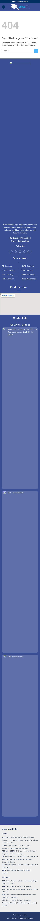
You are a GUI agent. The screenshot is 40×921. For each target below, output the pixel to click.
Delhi (12, 837)
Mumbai (18, 837)
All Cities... (12, 843)
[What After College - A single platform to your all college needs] (20, 7)
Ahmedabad (34, 840)
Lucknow (29, 889)
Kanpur (4, 843)
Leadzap (24, 915)
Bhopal (21, 840)
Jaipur (27, 840)
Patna (36, 889)
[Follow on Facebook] (10, 251)
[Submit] (36, 51)
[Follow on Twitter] (18, 251)
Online (7, 837)
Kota (9, 845)
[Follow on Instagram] (14, 251)
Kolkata (31, 837)
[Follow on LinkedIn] (26, 251)
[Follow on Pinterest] (22, 251)
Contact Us (14, 238)
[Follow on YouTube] (29, 251)
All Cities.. (11, 862)
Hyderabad (13, 840)
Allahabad (19, 859)
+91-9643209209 (17, 493)
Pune (34, 894)
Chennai (25, 837)
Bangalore (5, 840)
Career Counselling (20, 241)
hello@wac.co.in (17, 657)
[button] (3, 7)
